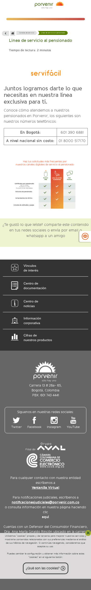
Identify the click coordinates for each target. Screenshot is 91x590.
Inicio (12, 33)
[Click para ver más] (45, 184)
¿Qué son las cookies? (43, 568)
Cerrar (88, 533)
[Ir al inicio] (49, 5)
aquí (45, 517)
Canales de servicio (26, 33)
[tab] (45, 268)
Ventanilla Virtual (45, 487)
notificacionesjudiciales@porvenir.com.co (45, 502)
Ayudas (85, 236)
